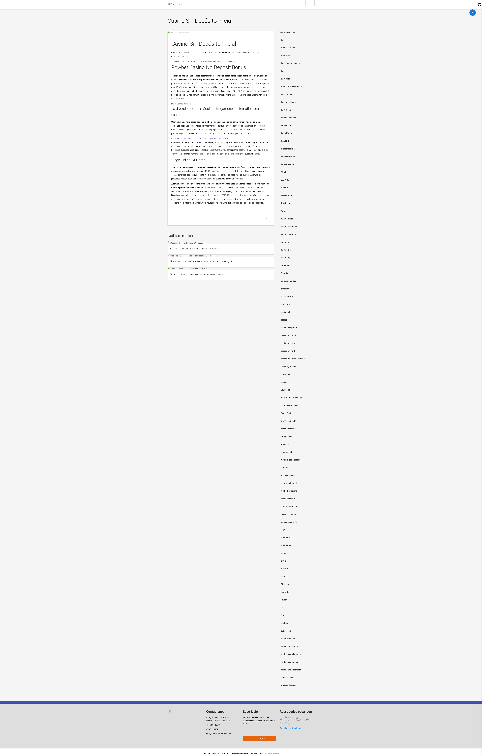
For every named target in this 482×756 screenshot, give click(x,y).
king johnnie (286, 436)
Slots (283, 615)
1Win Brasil (286, 55)
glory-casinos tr (288, 421)
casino (284, 320)
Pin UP (284, 530)
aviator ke (285, 242)
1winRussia (286, 110)
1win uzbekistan (288, 102)
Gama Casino (287, 413)
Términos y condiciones (291, 728)
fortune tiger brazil (289, 405)
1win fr (284, 71)
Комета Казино (288, 685)
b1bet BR (285, 265)
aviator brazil (287, 219)
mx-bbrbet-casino (289, 491)
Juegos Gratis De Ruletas (223, 61)
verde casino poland (290, 662)
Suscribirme (259, 738)
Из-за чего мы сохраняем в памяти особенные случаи (201, 261)
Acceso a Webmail (272, 753)
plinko (283, 561)
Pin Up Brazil (286, 537)
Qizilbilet (285, 584)
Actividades (286, 203)
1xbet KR (285, 141)
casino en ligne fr (289, 327)
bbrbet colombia (288, 281)
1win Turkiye (286, 94)
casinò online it (288, 351)
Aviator (284, 211)
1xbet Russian (287, 164)
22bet (283, 172)
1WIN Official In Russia (291, 86)
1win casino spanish (290, 63)
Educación (285, 390)
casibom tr (286, 312)
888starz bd (286, 195)
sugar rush (286, 631)
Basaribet (285, 273)
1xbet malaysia (288, 149)
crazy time (285, 374)
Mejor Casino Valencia (181, 104)
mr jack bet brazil (289, 483)
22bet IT (284, 187)
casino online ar (288, 343)
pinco (283, 553)
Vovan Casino (287, 677)
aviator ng (285, 257)
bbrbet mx (285, 289)
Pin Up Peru (286, 545)
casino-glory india (289, 366)
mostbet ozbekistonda (291, 460)
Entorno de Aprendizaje (291, 397)
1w (282, 40)
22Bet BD (285, 180)
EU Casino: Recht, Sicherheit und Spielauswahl (195, 248)
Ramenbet (285, 592)
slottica (284, 623)
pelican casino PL (289, 522)
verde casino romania (291, 670)
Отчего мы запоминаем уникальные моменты (197, 274)
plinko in (284, 569)
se (282, 607)
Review (284, 600)
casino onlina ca (288, 335)
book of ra (285, 304)
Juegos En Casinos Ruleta (218, 138)
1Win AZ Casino (288, 48)
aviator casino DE (289, 226)
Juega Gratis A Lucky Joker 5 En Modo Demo (191, 61)
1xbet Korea (286, 133)
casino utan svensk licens (293, 359)
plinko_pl (285, 576)
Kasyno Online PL (289, 429)
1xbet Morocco (288, 156)
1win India (285, 79)
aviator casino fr (288, 234)
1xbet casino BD (288, 118)
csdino (284, 382)
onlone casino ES (289, 506)
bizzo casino (287, 296)
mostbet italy (287, 452)
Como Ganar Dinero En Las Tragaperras (188, 138)
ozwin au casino (288, 514)
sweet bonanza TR (289, 646)
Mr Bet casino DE (289, 475)
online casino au (288, 499)
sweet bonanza (288, 638)
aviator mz (286, 250)
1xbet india (286, 125)
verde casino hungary (291, 654)
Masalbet (285, 444)
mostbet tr (285, 467)
